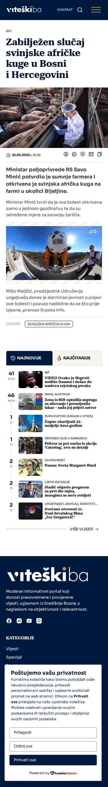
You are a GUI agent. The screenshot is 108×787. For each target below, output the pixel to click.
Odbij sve (23, 746)
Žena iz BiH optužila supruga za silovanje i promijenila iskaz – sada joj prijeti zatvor (71, 404)
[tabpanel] (54, 451)
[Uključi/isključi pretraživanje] (80, 10)
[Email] (91, 155)
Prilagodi (23, 732)
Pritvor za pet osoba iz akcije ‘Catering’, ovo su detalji (71, 445)
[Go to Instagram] (19, 622)
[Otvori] (96, 10)
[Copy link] (99, 155)
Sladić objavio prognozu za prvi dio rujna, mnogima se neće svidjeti (68, 491)
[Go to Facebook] (9, 622)
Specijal (14, 657)
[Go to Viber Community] (39, 621)
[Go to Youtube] (29, 622)
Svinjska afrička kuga (49, 324)
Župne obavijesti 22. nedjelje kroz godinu (63, 424)
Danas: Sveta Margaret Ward (70, 465)
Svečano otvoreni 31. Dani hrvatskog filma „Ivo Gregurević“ (64, 513)
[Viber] (83, 155)
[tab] (29, 358)
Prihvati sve (25, 759)
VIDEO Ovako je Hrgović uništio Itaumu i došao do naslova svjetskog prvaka (68, 382)
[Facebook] (66, 155)
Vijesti (12, 648)
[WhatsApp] (74, 155)
